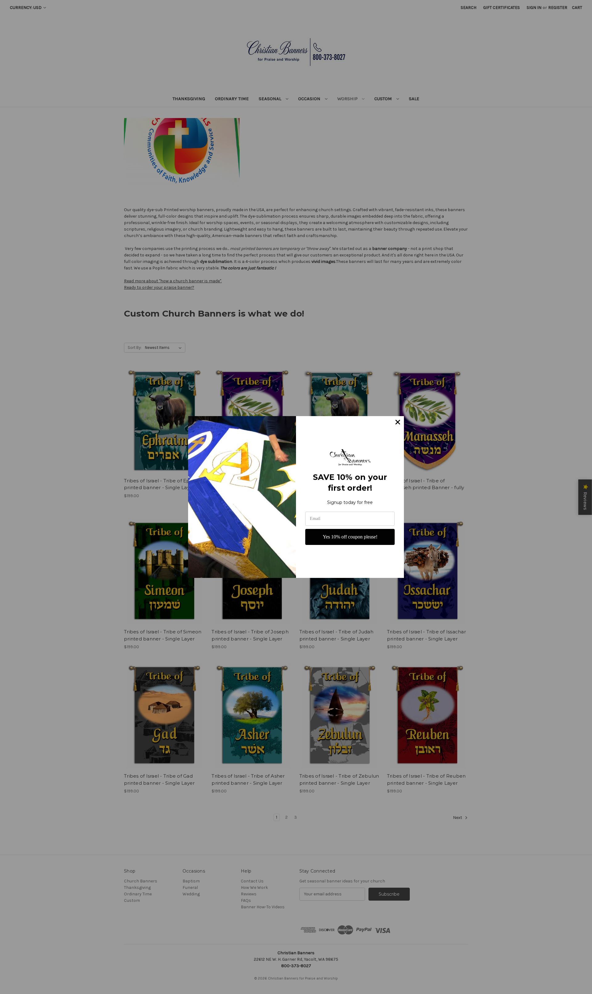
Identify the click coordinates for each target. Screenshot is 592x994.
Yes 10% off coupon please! (350, 536)
